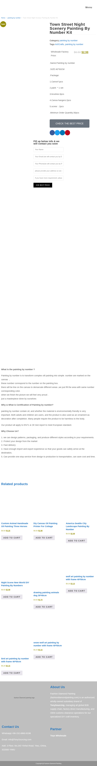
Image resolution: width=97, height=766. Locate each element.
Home (3, 18)
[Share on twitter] (57, 132)
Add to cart (11, 538)
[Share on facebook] (52, 132)
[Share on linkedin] (62, 132)
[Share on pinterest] (67, 132)
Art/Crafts (59, 44)
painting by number (14, 18)
